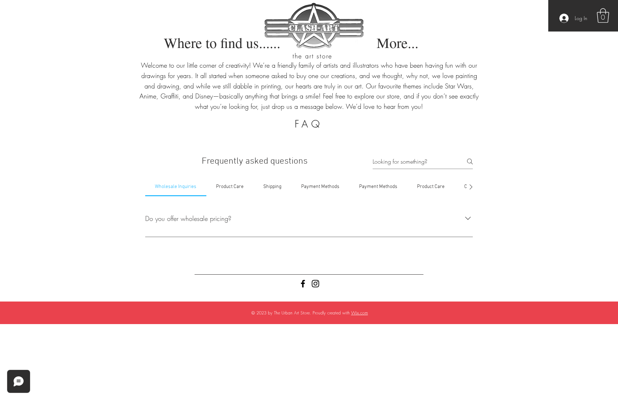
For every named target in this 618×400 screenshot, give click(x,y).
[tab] (175, 187)
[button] (603, 15)
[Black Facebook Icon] (303, 284)
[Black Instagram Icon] (315, 284)
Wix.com (359, 313)
